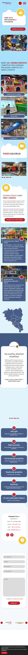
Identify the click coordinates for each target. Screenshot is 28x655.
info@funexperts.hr (16, 530)
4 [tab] (20, 50)
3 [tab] (17, 50)
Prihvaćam (4, 652)
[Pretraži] (20, 3)
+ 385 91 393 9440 (15, 527)
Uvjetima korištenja (18, 599)
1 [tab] (12, 50)
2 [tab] (15, 50)
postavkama (4, 650)
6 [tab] (25, 50)
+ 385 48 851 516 (16, 524)
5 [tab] (23, 50)
